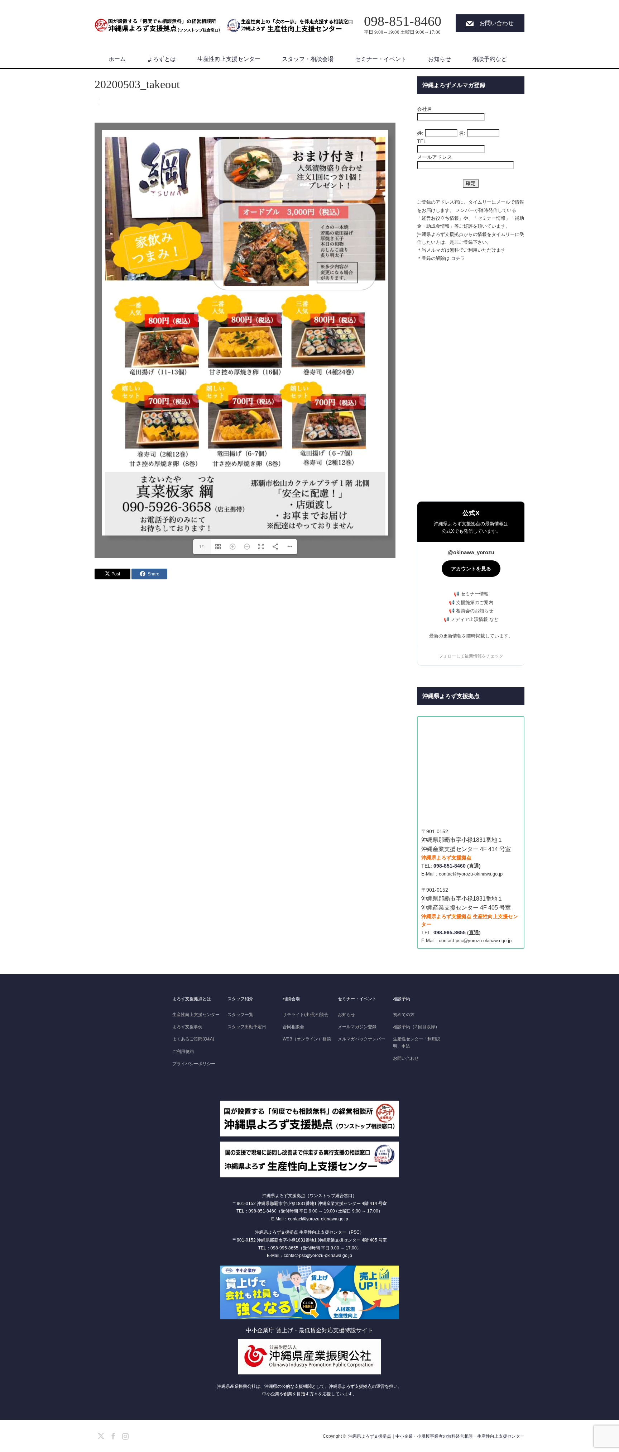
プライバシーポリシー (193, 1063)
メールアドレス (434, 157)
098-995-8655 (449, 932)
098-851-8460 (449, 866)
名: (462, 133)
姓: (420, 133)
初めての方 (403, 1014)
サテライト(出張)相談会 (305, 1014)
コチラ (458, 258)
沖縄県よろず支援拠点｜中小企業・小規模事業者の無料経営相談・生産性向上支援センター (436, 1436)
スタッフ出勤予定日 (246, 1026)
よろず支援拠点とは (191, 998)
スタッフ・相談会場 (308, 59)
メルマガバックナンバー (361, 1038)
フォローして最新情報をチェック (471, 656)
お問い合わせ (496, 23)
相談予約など (489, 59)
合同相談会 (293, 1026)
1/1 (202, 546)
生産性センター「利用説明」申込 (416, 1042)
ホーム (117, 59)
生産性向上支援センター (228, 59)
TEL (421, 141)
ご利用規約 (183, 1051)
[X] (100, 1434)
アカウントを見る (471, 568)
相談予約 (401, 998)
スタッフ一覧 (240, 1014)
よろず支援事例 (187, 1026)
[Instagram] (124, 1434)
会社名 (424, 109)
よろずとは (161, 59)
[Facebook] (112, 1434)
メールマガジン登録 (357, 1026)
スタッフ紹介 (240, 998)
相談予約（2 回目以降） (416, 1026)
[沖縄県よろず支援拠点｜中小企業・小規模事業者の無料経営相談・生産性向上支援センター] (157, 22)
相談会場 (291, 998)
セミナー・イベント (381, 59)
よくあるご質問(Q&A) (193, 1038)
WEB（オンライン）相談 (307, 1038)
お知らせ (439, 59)
